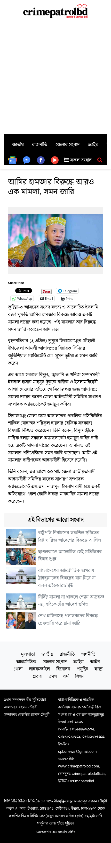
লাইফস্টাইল (39, 669)
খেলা (18, 669)
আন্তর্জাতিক (26, 661)
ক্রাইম (93, 144)
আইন (95, 661)
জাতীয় (18, 144)
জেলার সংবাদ (68, 144)
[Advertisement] (55, 76)
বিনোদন (63, 669)
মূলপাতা (28, 654)
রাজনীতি (39, 144)
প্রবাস (37, 676)
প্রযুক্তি (82, 669)
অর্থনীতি (88, 654)
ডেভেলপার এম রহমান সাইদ (55, 832)
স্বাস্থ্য (98, 669)
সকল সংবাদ (80, 160)
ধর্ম (66, 676)
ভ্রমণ (53, 676)
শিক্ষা (79, 676)
